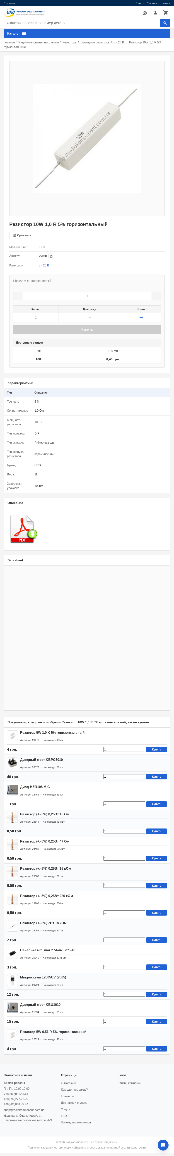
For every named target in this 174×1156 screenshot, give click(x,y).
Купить (87, 329)
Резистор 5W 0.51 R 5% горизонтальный (53, 1032)
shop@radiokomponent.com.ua (24, 1110)
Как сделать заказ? (74, 1089)
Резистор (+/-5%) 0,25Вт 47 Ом (44, 841)
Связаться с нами (157, 3)
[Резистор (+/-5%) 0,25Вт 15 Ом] (12, 817)
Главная (9, 42)
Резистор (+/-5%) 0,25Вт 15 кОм (45, 868)
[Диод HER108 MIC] (12, 790)
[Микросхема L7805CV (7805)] (12, 980)
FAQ (64, 1116)
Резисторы (70, 42)
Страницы (9, 3)
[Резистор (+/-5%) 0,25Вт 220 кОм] (12, 899)
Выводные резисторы (95, 42)
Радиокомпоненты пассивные (38, 42)
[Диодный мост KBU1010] (12, 1008)
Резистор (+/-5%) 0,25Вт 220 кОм (46, 896)
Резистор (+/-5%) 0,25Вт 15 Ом (44, 814)
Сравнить (145, 12)
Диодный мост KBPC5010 (41, 760)
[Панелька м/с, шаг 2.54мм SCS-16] (12, 953)
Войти (155, 12)
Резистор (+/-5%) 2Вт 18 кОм (43, 923)
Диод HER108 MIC (35, 787)
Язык (138, 3)
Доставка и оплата (74, 1102)
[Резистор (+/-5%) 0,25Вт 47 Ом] (12, 844)
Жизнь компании (129, 1083)
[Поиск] (165, 23)
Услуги (65, 1109)
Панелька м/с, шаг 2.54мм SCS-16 (47, 950)
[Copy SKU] (51, 256)
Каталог (13, 33)
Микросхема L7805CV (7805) (43, 977)
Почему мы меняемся (76, 1122)
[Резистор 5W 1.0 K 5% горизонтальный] (12, 736)
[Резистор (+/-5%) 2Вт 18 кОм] (12, 926)
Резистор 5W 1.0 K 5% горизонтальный (52, 732)
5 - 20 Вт (120, 42)
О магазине (69, 1083)
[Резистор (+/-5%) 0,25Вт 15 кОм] (12, 871)
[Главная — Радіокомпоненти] (71, 12)
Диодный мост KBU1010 (40, 1004)
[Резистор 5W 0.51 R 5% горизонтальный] (12, 1035)
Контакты (67, 1096)
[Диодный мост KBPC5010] (12, 763)
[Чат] (163, 1145)
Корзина (165, 12)
